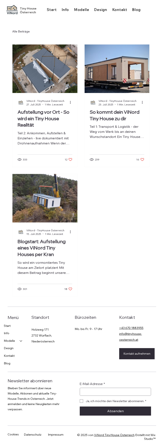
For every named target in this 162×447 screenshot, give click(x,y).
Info (6, 333)
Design (9, 348)
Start (7, 326)
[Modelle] (21, 341)
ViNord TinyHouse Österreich (114, 435)
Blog (7, 363)
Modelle (9, 341)
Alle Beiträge (21, 31)
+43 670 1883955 (131, 328)
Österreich (28, 12)
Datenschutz (32, 434)
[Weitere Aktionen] (71, 102)
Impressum (55, 434)
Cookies (13, 434)
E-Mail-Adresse (92, 384)
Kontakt (9, 356)
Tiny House (29, 8)
